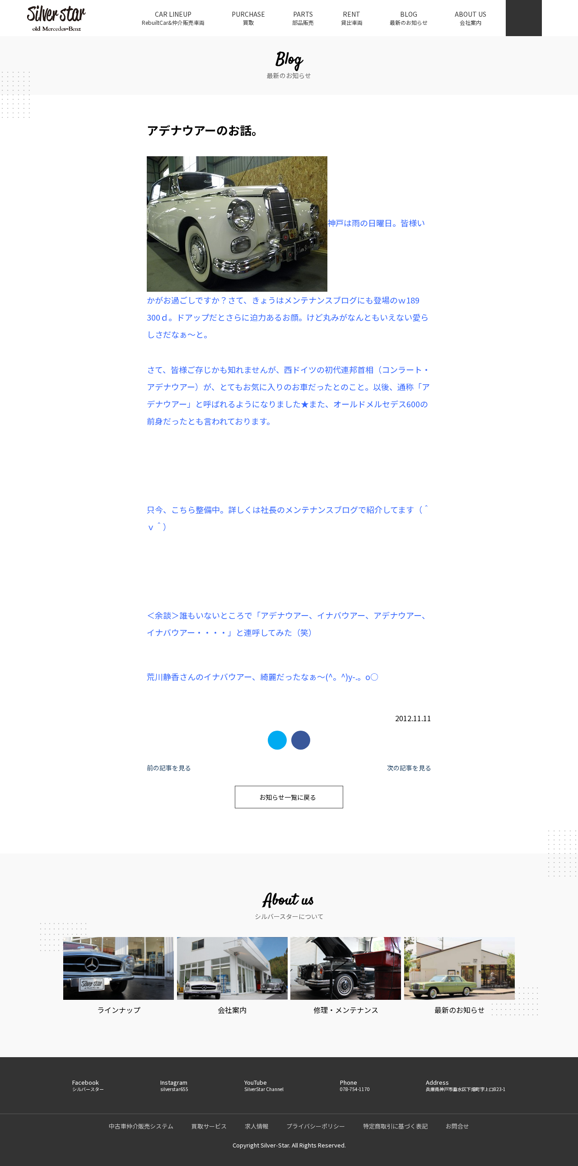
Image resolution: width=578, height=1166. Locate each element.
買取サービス (209, 1126)
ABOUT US (470, 17)
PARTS (303, 17)
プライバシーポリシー (315, 1126)
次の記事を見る (409, 767)
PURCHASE (248, 17)
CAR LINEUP (173, 17)
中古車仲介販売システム (141, 1126)
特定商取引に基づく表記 (395, 1126)
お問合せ (457, 1126)
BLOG (409, 17)
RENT (352, 17)
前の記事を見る (169, 767)
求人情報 (256, 1126)
